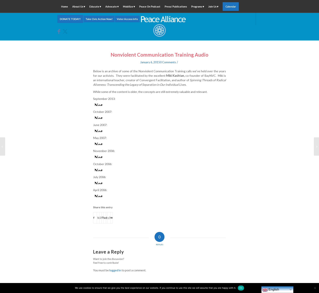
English (273, 289)
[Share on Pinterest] (103, 217)
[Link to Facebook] (59, 31)
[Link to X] (64, 31)
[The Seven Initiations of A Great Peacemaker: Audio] (2, 146)
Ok (240, 288)
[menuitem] (64, 6)
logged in (115, 270)
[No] (315, 288)
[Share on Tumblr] (106, 217)
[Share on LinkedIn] (105, 217)
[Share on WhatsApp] (101, 217)
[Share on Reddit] (108, 217)
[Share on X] (98, 217)
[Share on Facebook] (95, 217)
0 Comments (168, 62)
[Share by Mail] (111, 217)
